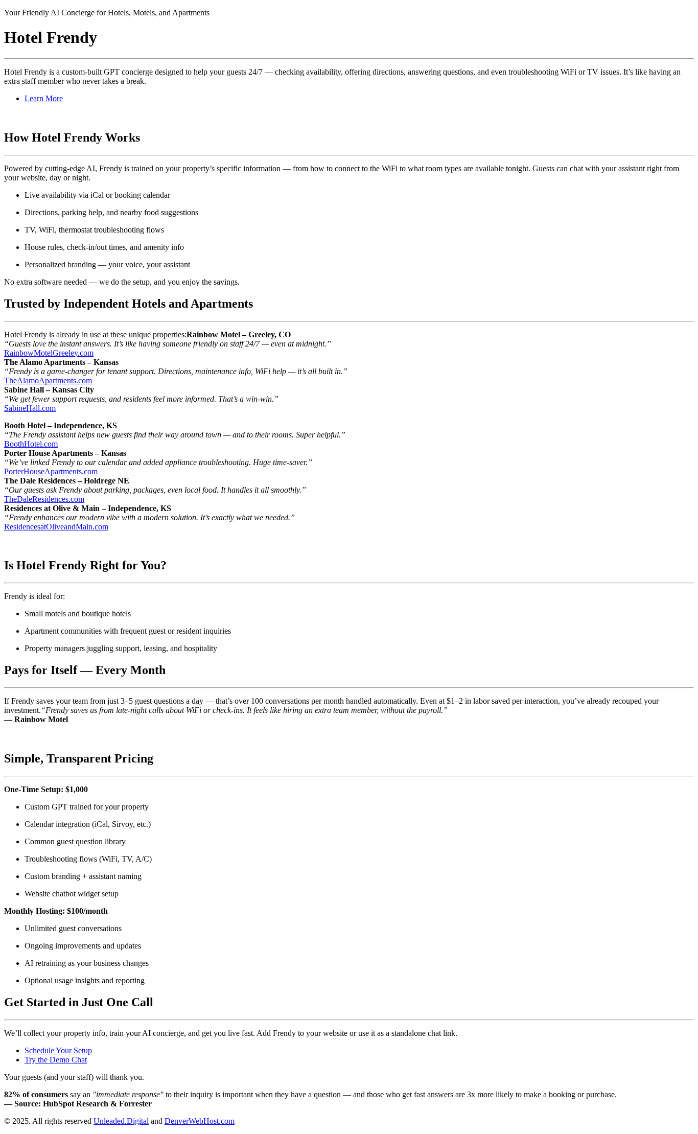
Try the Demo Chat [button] (56, 1059)
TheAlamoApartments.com (48, 380)
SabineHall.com (30, 408)
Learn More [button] (44, 98)
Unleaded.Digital (121, 1121)
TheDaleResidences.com (44, 499)
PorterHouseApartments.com (51, 471)
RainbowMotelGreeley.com (49, 353)
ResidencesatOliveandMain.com (56, 526)
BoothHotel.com (31, 443)
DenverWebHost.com (200, 1121)
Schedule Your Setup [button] (58, 1050)
